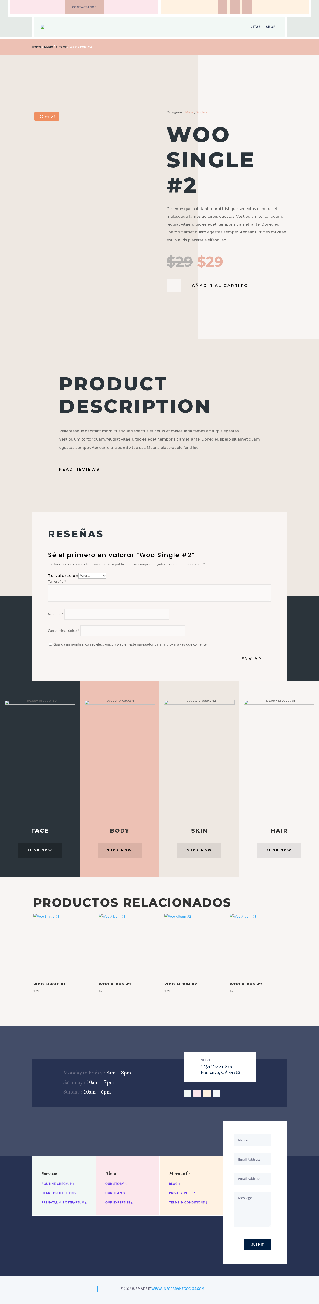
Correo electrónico (63, 630)
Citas (256, 27)
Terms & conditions (187, 1202)
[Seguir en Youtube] (207, 1093)
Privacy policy (182, 1193)
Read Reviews (79, 469)
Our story (114, 1183)
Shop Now (40, 850)
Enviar (251, 659)
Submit (257, 1244)
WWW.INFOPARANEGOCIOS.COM (177, 1288)
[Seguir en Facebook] (222, 7)
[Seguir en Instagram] (235, 7)
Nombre (56, 614)
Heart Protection (58, 1193)
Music (48, 46)
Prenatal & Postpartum (63, 1202)
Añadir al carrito (220, 285)
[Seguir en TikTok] (247, 7)
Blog (173, 1183)
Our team (113, 1193)
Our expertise (117, 1202)
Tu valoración (63, 575)
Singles (61, 46)
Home (36, 46)
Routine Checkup (57, 1183)
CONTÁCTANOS (84, 7)
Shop (271, 27)
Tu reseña (57, 581)
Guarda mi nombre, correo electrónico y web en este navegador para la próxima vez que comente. (130, 644)
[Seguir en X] (197, 1093)
